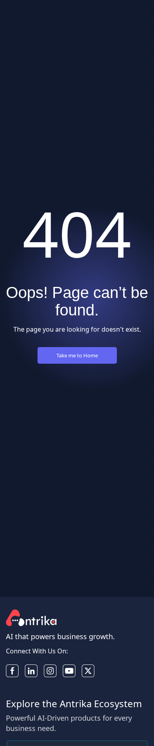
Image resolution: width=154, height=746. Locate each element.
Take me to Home (77, 355)
